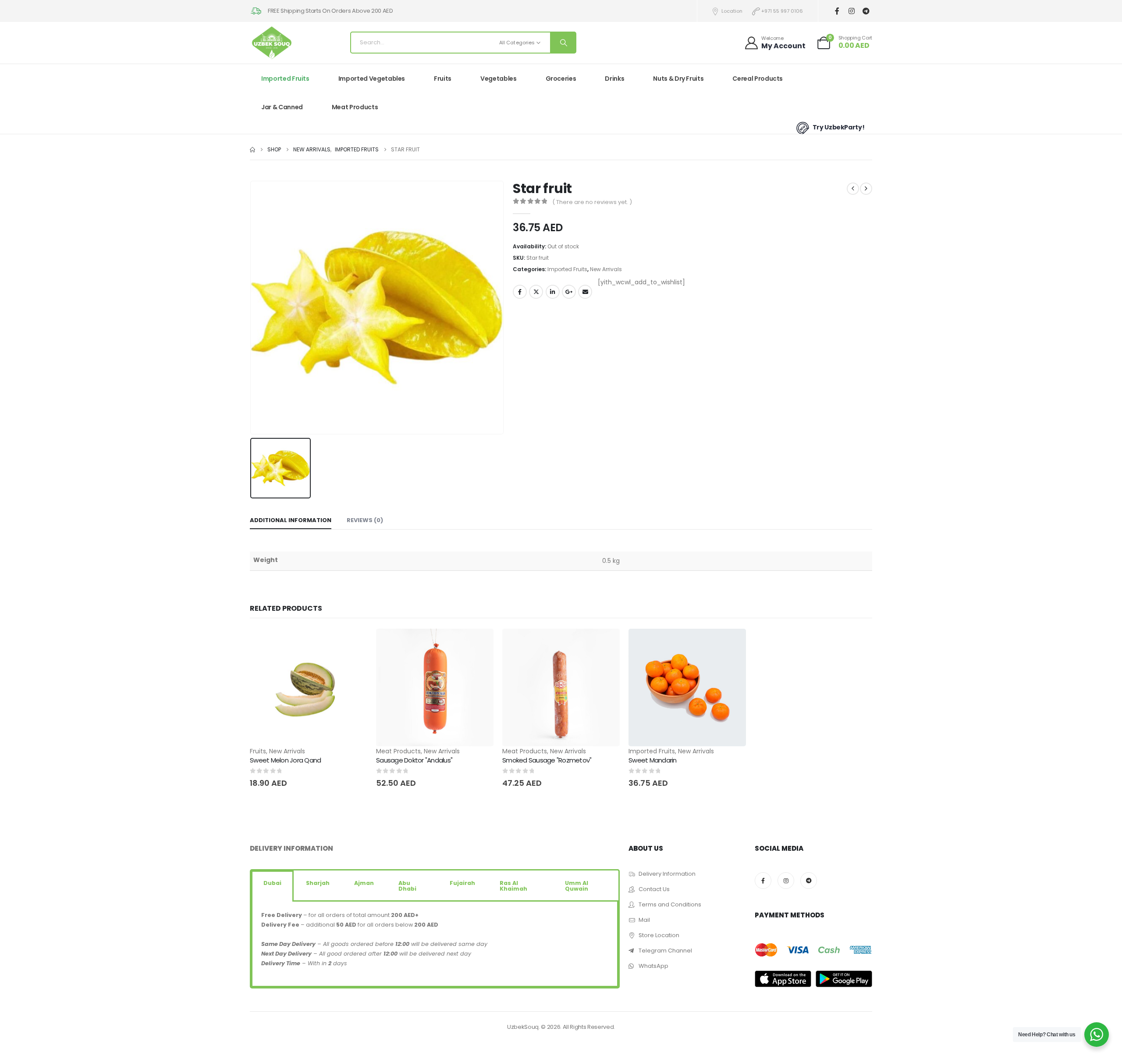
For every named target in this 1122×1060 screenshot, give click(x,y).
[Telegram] (865, 11)
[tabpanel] (434, 944)
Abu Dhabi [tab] (407, 885)
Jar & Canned (282, 107)
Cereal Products (757, 78)
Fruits (442, 78)
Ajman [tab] (364, 883)
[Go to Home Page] (252, 149)
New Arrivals (606, 269)
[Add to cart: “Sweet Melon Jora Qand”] (353, 643)
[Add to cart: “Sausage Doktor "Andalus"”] (479, 643)
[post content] (308, 687)
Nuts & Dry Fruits (678, 78)
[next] (866, 189)
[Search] (562, 42)
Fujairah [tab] (462, 883)
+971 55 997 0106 (782, 10)
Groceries (561, 78)
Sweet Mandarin (652, 760)
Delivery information (291, 848)
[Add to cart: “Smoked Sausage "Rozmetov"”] (605, 643)
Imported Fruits (285, 78)
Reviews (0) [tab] (365, 520)
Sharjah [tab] (318, 883)
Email (585, 292)
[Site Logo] (272, 42)
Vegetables (498, 78)
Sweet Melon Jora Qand (285, 760)
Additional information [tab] (290, 520)
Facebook (520, 292)
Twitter (536, 292)
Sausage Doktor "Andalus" (414, 760)
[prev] (853, 189)
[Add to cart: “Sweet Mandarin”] (731, 643)
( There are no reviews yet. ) (592, 202)
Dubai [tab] (272, 883)
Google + (569, 292)
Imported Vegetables (371, 78)
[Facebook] (836, 11)
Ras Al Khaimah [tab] (513, 885)
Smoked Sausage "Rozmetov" (546, 760)
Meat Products (355, 107)
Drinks (614, 78)
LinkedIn (553, 292)
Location (731, 10)
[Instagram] (851, 11)
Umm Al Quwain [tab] (576, 885)
